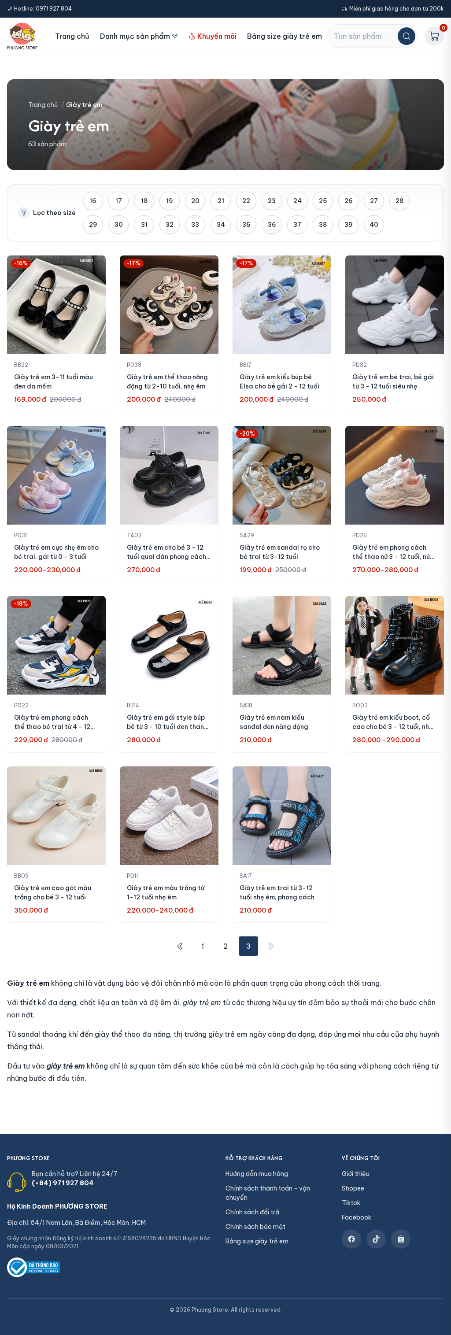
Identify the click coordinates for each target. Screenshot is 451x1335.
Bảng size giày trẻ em (284, 36)
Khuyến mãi (217, 36)
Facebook (356, 1217)
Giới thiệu (356, 1174)
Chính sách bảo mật (255, 1227)
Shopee (353, 1188)
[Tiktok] (376, 1239)
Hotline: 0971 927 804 (43, 8)
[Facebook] (351, 1239)
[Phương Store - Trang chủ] (22, 36)
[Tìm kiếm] (406, 36)
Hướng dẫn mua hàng (257, 1174)
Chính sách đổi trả (252, 1212)
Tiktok (351, 1203)
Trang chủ (72, 36)
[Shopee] (400, 1239)
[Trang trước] (179, 946)
